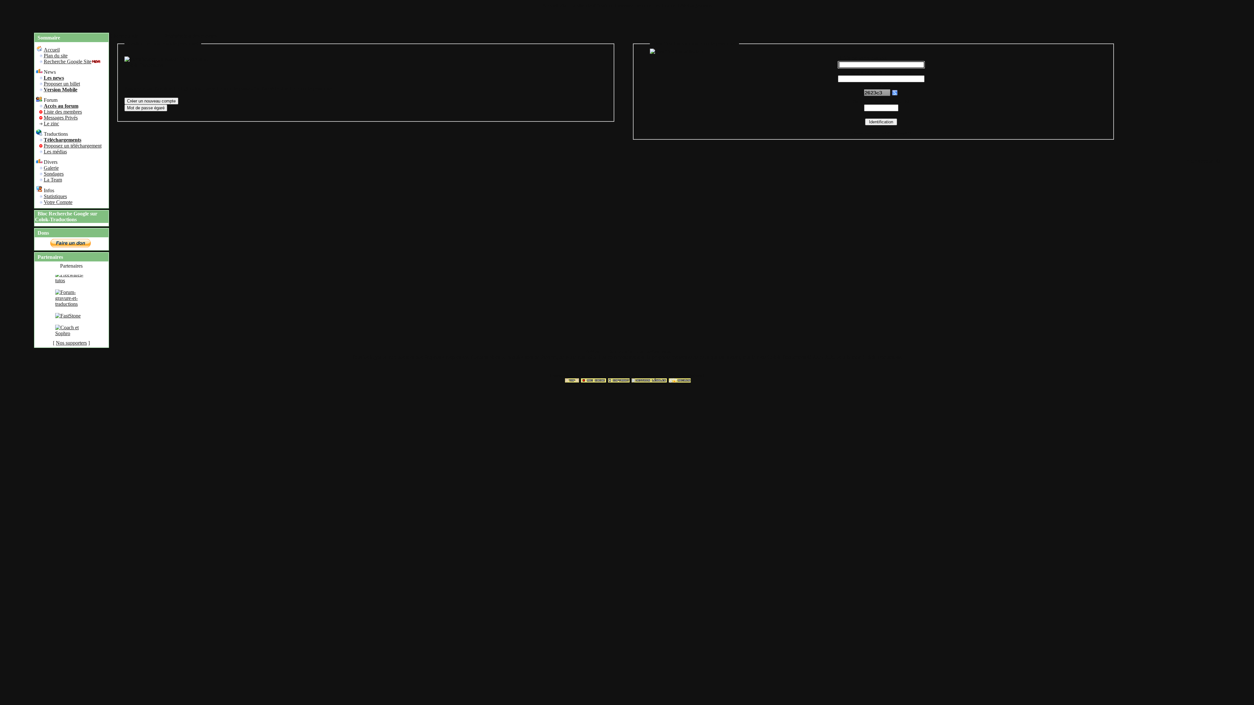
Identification (599, 5)
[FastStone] (68, 325)
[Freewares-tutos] (71, 290)
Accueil (550, 5)
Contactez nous (654, 351)
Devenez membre (633, 5)
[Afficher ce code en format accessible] (895, 94)
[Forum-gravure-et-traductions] (71, 313)
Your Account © (1203, 161)
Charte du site (124, 36)
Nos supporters (71, 343)
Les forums (663, 5)
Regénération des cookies (190, 36)
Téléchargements (694, 5)
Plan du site (572, 5)
